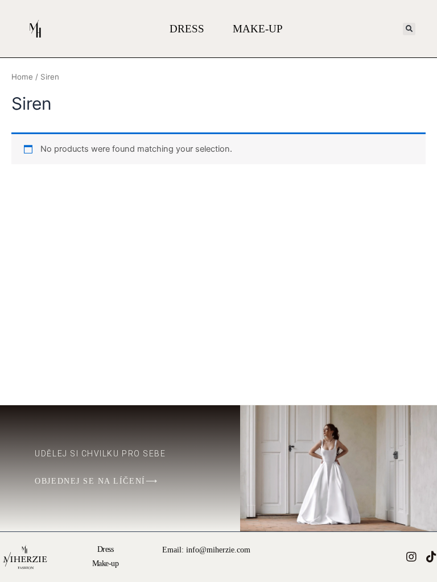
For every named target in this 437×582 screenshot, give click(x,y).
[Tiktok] (431, 557)
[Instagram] (411, 557)
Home (22, 76)
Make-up (258, 29)
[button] (409, 29)
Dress (187, 29)
